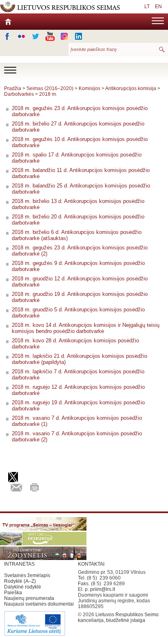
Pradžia (12, 88)
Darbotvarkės (19, 94)
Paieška (13, 592)
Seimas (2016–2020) (50, 88)
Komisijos (89, 88)
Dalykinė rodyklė (22, 587)
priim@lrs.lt (102, 589)
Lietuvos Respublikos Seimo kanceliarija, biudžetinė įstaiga (118, 617)
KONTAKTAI (91, 564)
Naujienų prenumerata (29, 598)
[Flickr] (21, 36)
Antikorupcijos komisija (130, 88)
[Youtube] (50, 36)
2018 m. (48, 94)
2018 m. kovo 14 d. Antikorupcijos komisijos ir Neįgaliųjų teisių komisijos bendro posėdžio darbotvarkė (85, 328)
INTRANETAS (19, 564)
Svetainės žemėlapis (27, 575)
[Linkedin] (78, 36)
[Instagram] (64, 36)
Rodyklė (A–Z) (20, 581)
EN (158, 6)
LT (147, 6)
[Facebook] (7, 36)
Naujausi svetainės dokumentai (39, 604)
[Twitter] (36, 36)
